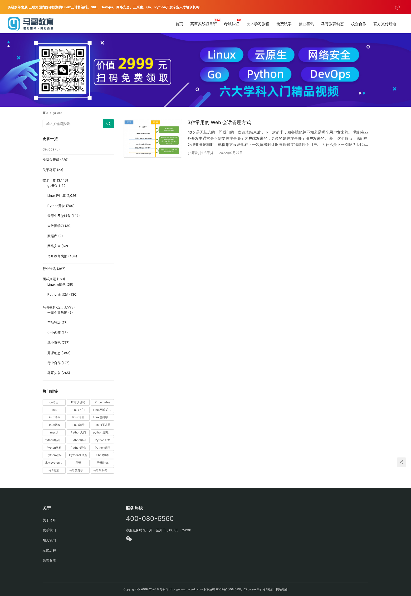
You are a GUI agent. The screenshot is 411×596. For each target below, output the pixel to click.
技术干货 (206, 153)
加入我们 (49, 540)
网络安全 (54, 246)
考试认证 (231, 23)
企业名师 (54, 333)
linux (54, 410)
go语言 (54, 402)
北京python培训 (55, 462)
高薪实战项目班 (203, 23)
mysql (54, 432)
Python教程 (54, 447)
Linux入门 (78, 410)
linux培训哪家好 (103, 417)
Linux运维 (78, 425)
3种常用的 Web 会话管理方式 (219, 122)
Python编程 (102, 447)
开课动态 (54, 353)
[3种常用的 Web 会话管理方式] (152, 138)
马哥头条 (54, 373)
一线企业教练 (57, 312)
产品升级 (54, 322)
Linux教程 (54, 425)
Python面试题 (57, 294)
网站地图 (282, 589)
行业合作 (54, 363)
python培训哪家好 (103, 432)
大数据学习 (55, 226)
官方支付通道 (384, 23)
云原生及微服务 (59, 216)
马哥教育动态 (332, 23)
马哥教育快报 (57, 256)
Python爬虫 (78, 447)
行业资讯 (49, 269)
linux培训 (78, 417)
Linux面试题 (56, 284)
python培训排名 (55, 440)
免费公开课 (51, 160)
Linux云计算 (56, 195)
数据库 (52, 236)
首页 (179, 23)
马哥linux (102, 462)
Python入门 (78, 432)
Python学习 (78, 440)
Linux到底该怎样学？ (103, 410)
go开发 (192, 153)
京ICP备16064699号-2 (231, 589)
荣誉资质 (49, 560)
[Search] (108, 123)
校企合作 (358, 23)
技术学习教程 (257, 23)
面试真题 (49, 279)
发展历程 (49, 550)
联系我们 (49, 530)
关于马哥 (49, 170)
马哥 (78, 462)
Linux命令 (54, 417)
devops (48, 149)
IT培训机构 (78, 402)
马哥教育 (54, 470)
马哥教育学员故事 (79, 470)
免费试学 (284, 23)
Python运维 (54, 455)
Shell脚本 (102, 455)
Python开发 (56, 206)
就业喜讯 (306, 23)
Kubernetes (102, 402)
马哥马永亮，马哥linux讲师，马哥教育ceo (103, 470)
